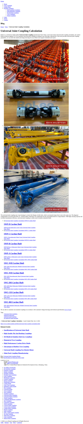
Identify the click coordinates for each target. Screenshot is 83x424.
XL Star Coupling (8, 414)
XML (2, 422)
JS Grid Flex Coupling (9, 369)
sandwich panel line (9, 315)
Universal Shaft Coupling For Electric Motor (19, 350)
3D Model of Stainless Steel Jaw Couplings (18, 337)
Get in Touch (68, 309)
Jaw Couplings (8, 401)
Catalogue (19, 422)
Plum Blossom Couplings (13, 11)
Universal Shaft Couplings (10, 396)
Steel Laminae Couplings (13, 10)
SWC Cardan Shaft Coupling (11, 412)
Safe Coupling (7, 411)
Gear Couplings (8, 5)
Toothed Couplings (9, 393)
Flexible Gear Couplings (10, 375)
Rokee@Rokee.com (13, 362)
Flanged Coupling (8, 370)
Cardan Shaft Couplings (10, 408)
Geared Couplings (8, 379)
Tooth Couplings (8, 398)
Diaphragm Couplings (9, 382)
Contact (6, 20)
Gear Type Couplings (9, 385)
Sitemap (7, 422)
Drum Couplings (11, 15)
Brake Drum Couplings (10, 418)
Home (5, 4)
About (5, 18)
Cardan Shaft (7, 7)
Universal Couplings (9, 402)
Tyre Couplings (11, 14)
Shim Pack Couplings (9, 415)
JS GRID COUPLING (10, 367)
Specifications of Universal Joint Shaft (16, 330)
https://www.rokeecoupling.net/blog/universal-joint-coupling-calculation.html (20, 323)
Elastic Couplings (8, 372)
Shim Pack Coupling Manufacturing (16, 353)
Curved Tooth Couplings (10, 405)
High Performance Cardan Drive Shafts (17, 343)
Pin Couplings (7, 388)
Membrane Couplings (9, 377)
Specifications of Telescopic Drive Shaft (14, 357)
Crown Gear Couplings (10, 406)
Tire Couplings (8, 392)
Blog (6, 27)
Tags (11, 422)
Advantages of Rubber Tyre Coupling (16, 346)
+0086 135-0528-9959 (12, 363)
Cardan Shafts (7, 383)
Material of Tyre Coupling (12, 340)
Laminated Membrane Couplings (12, 399)
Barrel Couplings (8, 409)
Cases (5, 17)
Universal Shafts (8, 389)
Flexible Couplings (9, 8)
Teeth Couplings (8, 404)
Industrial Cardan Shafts (10, 386)
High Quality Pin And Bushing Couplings (18, 333)
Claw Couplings (8, 417)
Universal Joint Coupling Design (12, 356)
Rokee (2, 1)
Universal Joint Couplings (10, 314)
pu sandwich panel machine (11, 318)
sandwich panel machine (10, 316)
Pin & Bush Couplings (13, 12)
